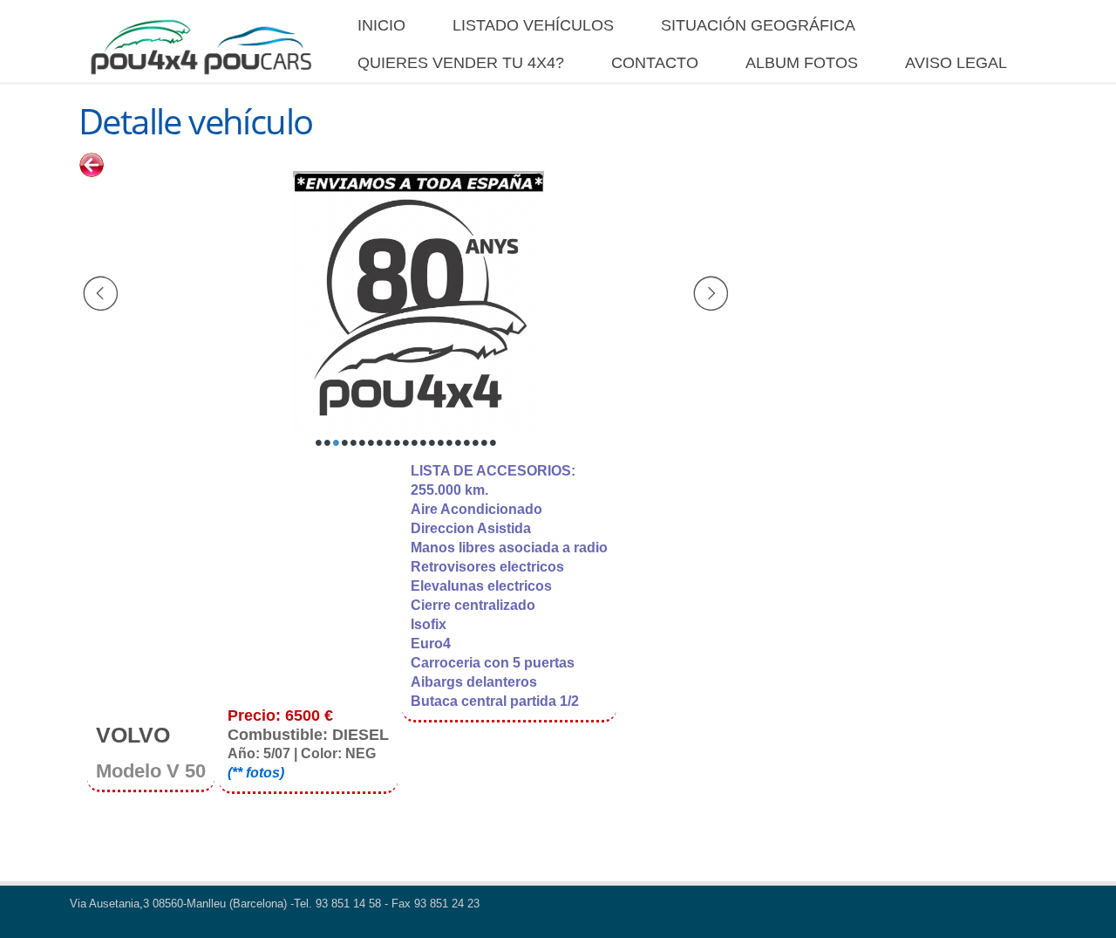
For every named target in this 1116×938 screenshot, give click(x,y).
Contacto (654, 63)
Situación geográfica (758, 25)
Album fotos (801, 63)
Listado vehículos (533, 25)
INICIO (381, 25)
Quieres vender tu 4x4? (460, 63)
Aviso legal (956, 63)
